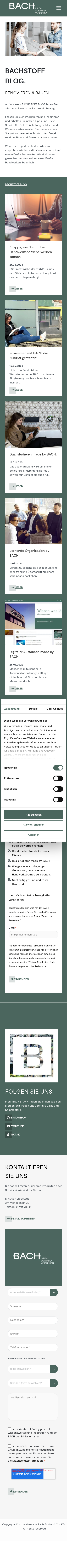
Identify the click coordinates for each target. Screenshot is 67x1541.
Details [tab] (33, 708)
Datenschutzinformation (27, 1460)
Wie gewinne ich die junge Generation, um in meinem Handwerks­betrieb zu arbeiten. (31, 870)
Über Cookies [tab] (55, 708)
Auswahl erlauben (33, 824)
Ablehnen (33, 834)
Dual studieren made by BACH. (31, 861)
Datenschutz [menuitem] (23, 1534)
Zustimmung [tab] (12, 708)
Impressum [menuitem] (45, 1534)
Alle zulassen (34, 814)
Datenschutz (42, 966)
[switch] (58, 778)
